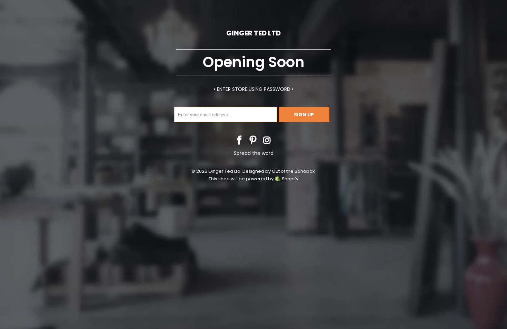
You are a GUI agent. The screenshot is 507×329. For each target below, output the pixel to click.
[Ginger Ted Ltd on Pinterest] (253, 141)
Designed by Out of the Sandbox (278, 171)
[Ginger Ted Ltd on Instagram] (267, 141)
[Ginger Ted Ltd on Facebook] (239, 141)
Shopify (290, 179)
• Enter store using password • (254, 89)
